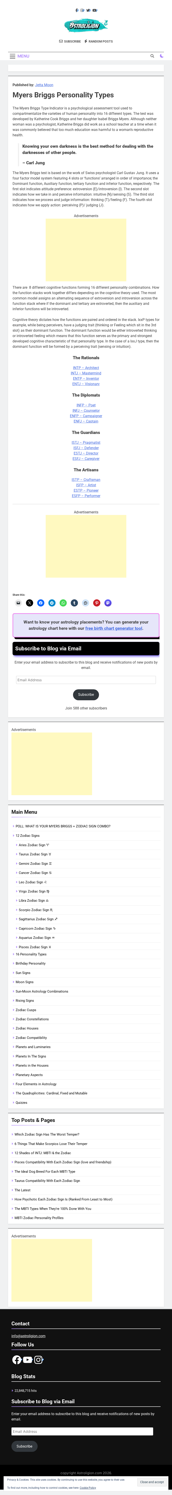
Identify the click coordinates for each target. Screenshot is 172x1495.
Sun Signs (23, 973)
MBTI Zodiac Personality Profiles (39, 1218)
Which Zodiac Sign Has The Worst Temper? (47, 1134)
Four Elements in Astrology (36, 1084)
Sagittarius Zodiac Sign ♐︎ (38, 919)
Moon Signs (25, 982)
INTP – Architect (86, 368)
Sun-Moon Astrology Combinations (42, 991)
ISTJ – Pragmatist (86, 442)
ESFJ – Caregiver (86, 459)
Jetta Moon (44, 85)
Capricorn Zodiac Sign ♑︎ (37, 929)
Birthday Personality (30, 963)
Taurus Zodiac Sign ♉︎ (35, 854)
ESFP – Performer (86, 496)
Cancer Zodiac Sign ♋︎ (35, 873)
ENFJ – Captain (86, 421)
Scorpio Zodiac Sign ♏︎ (36, 910)
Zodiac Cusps (26, 1010)
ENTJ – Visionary (86, 384)
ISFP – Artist (86, 485)
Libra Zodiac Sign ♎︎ (34, 901)
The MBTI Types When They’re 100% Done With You (53, 1209)
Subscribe (86, 694)
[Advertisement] (86, 250)
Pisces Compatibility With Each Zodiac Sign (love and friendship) (63, 1162)
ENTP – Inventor (86, 378)
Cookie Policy (88, 1487)
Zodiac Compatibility (31, 1038)
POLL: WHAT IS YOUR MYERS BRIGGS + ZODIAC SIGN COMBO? (63, 826)
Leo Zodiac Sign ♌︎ (33, 882)
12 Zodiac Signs (28, 836)
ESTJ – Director (86, 453)
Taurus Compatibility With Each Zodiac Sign (47, 1181)
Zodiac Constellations (32, 1019)
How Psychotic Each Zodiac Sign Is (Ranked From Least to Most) (63, 1199)
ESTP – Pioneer (86, 490)
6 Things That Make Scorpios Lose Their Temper (51, 1144)
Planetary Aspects (29, 1075)
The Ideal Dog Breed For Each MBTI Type (45, 1172)
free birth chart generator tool (113, 628)
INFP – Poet (86, 405)
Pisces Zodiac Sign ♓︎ (35, 947)
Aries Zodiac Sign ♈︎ (34, 845)
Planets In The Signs (31, 1056)
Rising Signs (25, 1001)
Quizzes (21, 1103)
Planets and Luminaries (33, 1047)
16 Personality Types (31, 954)
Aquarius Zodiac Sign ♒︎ (37, 938)
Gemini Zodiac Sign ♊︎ (35, 864)
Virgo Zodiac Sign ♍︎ (34, 891)
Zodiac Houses (27, 1028)
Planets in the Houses (32, 1066)
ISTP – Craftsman (86, 480)
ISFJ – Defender (86, 448)
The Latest (22, 1190)
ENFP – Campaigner (86, 416)
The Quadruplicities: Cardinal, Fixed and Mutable (51, 1093)
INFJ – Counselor (86, 410)
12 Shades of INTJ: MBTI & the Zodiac (43, 1153)
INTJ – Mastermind (86, 373)
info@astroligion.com (28, 1336)
